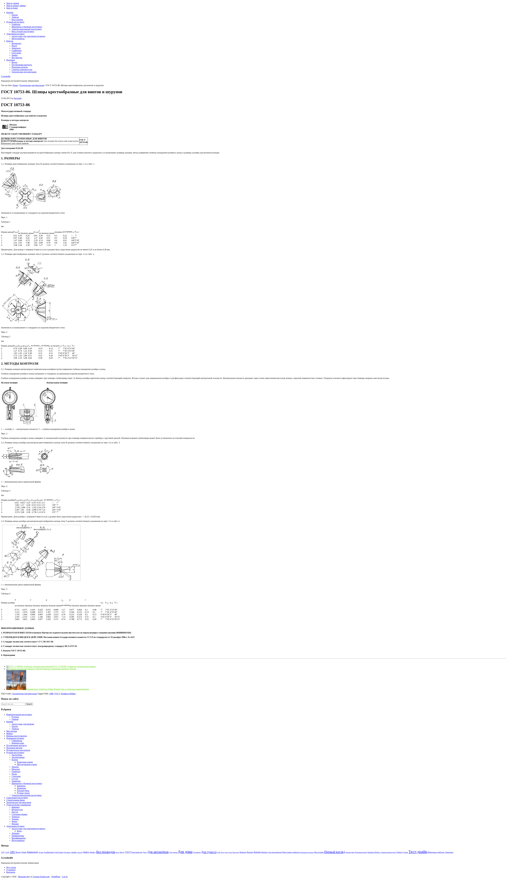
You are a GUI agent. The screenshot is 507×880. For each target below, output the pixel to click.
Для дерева (173, 852)
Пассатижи (319, 852)
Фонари (15, 824)
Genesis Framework (41, 877)
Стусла (15, 779)
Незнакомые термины (307, 852)
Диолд (145, 852)
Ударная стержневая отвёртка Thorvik (59, 669)
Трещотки (16, 781)
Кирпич (250, 852)
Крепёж (9, 722)
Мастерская (11, 731)
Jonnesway (32, 852)
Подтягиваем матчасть (16, 745)
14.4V (7, 852)
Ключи (15, 760)
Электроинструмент (15, 826)
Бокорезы (21, 786)
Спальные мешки (19, 814)
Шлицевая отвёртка (436, 852)
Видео (122, 852)
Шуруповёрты (18, 840)
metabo (74, 852)
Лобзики (15, 833)
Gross (23, 852)
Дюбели (15, 729)
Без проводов (105, 852)
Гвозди (15, 726)
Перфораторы (18, 836)
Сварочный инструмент (17, 798)
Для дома (185, 852)
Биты (19, 831)
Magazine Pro (24, 877)
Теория (405, 852)
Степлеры (16, 776)
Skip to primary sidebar (16, 5)
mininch (79, 852)
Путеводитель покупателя (18, 750)
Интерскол (236, 852)
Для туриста (209, 852)
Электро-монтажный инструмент (27, 795)
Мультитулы (17, 809)
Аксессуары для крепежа (23, 724)
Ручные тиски (23, 793)
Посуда (15, 812)
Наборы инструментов (16, 736)
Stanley (93, 852)
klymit (41, 852)
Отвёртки (16, 771)
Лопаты (15, 767)
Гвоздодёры (17, 755)
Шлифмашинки (19, 838)
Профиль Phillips (68, 694)
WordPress (55, 877)
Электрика (449, 852)
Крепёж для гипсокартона (271, 852)
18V (12, 852)
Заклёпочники (18, 757)
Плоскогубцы (23, 790)
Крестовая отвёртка (291, 852)
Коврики (16, 807)
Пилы (14, 774)
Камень (243, 852)
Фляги (14, 821)
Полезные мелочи (14, 748)
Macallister (67, 852)
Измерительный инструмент (19, 714)
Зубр (218, 852)
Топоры (15, 819)
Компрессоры (18, 743)
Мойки (9, 733)
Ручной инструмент (15, 752)
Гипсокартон (136, 852)
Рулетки (15, 717)
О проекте (11, 870)
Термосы (16, 817)
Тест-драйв (418, 852)
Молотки (16, 769)
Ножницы (21, 788)
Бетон (117, 852)
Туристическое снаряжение (18, 805)
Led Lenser (59, 852)
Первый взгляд (334, 852)
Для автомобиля (158, 852)
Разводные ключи (25, 762)
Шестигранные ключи (27, 764)
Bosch (18, 852)
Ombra (86, 852)
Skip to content (12, 3)
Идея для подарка (226, 852)
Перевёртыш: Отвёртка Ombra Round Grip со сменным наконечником (57, 689)
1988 (51, 694)
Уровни (15, 719)
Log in (65, 877)
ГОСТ (57, 694)
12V (3, 852)
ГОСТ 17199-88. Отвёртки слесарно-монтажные (74, 666)
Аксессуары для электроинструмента (28, 828)
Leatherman (49, 852)
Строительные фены (15, 800)
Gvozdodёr (5, 76)
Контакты (10, 872)
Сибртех (399, 852)
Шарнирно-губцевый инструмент (27, 783)
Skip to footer (12, 8)
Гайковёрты (17, 741)
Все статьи (11, 867)
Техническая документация (24, 694)
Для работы (197, 852)
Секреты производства (388, 852)
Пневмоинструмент (15, 738)
